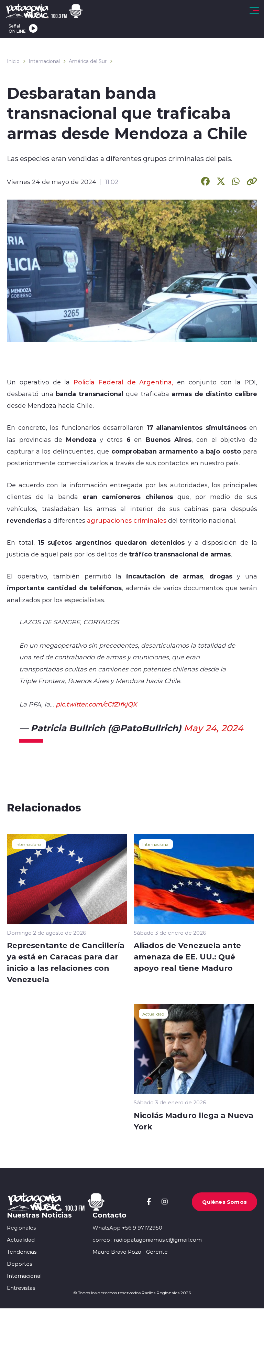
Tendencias (21, 1251)
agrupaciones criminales (126, 520)
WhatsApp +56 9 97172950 (127, 1227)
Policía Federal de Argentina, (123, 382)
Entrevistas (21, 1287)
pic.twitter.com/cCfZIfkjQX (96, 704)
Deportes (19, 1263)
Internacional (44, 61)
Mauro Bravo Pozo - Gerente (130, 1251)
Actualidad (153, 1014)
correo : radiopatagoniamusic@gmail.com (147, 1239)
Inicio (13, 61)
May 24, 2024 (213, 728)
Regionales (21, 1227)
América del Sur (88, 61)
